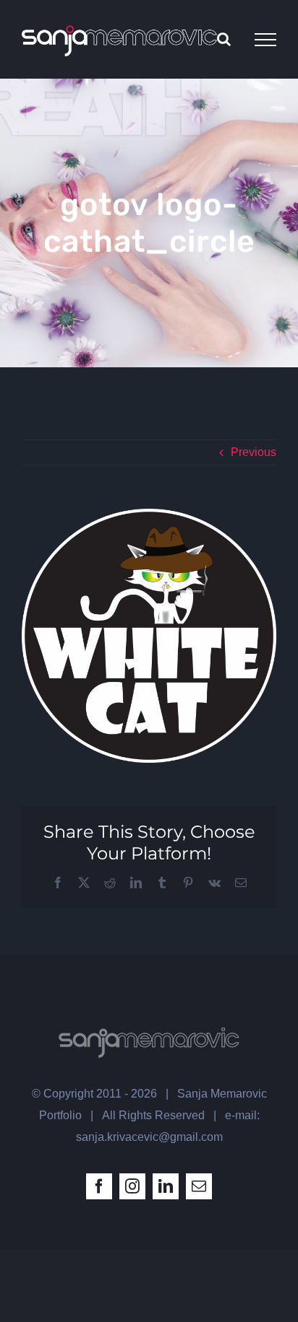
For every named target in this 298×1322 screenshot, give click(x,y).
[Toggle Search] (224, 39)
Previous (253, 452)
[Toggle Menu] (265, 39)
